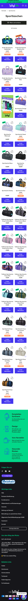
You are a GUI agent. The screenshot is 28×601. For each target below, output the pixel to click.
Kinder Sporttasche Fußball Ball (7, 48)
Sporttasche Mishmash (7, 135)
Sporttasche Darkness (20, 164)
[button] (26, 5)
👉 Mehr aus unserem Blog (8, 555)
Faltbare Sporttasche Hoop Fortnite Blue (7, 220)
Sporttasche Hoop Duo (7, 390)
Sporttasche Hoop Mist (21, 360)
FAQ (2, 493)
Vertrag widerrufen (14, 528)
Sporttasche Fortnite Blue (20, 79)
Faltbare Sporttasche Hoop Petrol (7, 302)
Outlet (3, 565)
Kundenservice (5, 500)
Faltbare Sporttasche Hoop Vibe (7, 275)
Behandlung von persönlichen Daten (11, 514)
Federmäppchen (6, 579)
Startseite (3, 10)
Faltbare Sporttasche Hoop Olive (20, 302)
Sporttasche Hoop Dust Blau (7, 360)
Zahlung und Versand (7, 510)
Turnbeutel (4, 576)
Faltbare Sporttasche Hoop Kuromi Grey (7, 247)
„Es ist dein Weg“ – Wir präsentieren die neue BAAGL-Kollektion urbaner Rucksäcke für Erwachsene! (13, 544)
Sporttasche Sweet (20, 134)
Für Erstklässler (5, 583)
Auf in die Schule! (6, 539)
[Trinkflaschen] (7, 106)
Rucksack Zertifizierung (7, 496)
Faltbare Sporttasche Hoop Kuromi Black (20, 220)
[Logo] (14, 5)
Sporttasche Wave (7, 163)
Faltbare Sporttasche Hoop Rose (20, 247)
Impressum (4, 521)
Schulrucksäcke (5, 572)
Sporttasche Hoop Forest (7, 329)
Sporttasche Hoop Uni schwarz (21, 329)
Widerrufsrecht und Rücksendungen (11, 503)
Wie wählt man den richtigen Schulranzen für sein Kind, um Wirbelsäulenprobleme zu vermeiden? (13, 551)
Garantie (3, 507)
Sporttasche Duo (20, 190)
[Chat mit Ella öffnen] (24, 597)
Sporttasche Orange (20, 108)
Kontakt (3, 524)
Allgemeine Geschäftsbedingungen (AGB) (12, 517)
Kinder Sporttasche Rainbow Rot (20, 48)
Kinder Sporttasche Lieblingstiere (7, 79)
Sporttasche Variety (7, 190)
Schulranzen (4, 569)
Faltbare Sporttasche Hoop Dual (20, 275)
